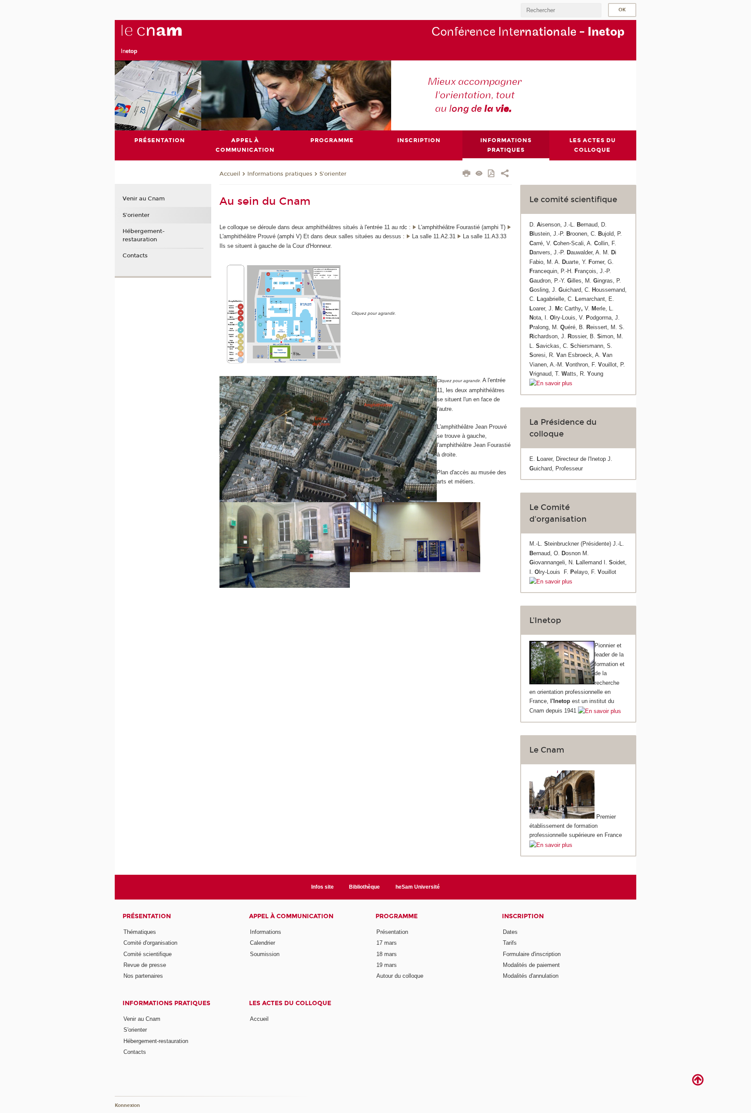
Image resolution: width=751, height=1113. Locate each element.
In (129, 51)
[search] (561, 10)
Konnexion (127, 1105)
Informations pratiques (279, 173)
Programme (397, 916)
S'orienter (332, 173)
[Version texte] (479, 174)
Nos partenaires (143, 976)
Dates (510, 932)
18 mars (386, 954)
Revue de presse (144, 965)
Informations (265, 932)
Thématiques (139, 932)
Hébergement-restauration (144, 235)
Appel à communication (291, 916)
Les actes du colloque (290, 1003)
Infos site (322, 887)
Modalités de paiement (531, 965)
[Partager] (504, 174)
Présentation (147, 916)
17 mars (386, 943)
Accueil (259, 1019)
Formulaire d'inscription (532, 954)
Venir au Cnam (144, 198)
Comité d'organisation (150, 943)
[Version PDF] (491, 174)
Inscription (523, 916)
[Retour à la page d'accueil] (166, 35)
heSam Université (417, 887)
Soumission (264, 954)
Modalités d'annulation (530, 976)
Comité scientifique (147, 954)
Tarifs (510, 943)
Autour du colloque (399, 976)
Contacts (135, 255)
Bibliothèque (364, 887)
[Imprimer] (466, 174)
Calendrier (262, 943)
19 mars (386, 965)
